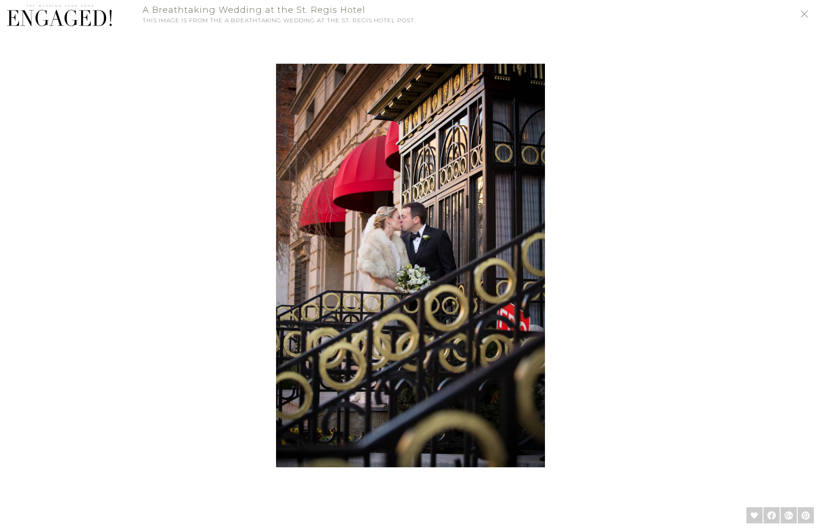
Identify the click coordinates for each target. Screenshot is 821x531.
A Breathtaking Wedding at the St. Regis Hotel (254, 10)
